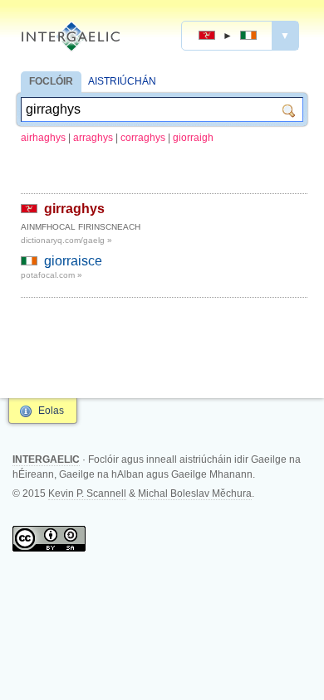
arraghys (93, 137)
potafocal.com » (51, 275)
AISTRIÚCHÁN (122, 81)
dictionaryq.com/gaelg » (66, 240)
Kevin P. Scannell (87, 493)
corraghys (142, 137)
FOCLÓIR (51, 81)
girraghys (74, 209)
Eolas (51, 410)
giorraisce (73, 261)
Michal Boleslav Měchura (195, 493)
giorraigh (193, 137)
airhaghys (43, 137)
